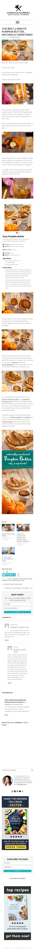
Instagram (15, 362)
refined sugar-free (17, 580)
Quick (11, 580)
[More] (14, 573)
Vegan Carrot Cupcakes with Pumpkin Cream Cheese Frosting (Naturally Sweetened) (23, 537)
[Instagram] (12, 791)
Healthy (16, 578)
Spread (22, 580)
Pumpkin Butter (5, 580)
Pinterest (12, 417)
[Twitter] (10, 573)
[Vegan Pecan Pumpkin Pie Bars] (8, 527)
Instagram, (19, 417)
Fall (13, 578)
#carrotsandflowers (8, 364)
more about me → (22, 784)
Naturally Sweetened (23, 578)
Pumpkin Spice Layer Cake (10, 399)
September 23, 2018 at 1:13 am (19, 627)
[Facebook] (15, 791)
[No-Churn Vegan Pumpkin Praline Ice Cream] (8, 550)
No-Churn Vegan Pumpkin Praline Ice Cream (7, 558)
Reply (7, 640)
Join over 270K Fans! (17, 878)
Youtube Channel (7, 421)
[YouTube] (20, 791)
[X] (22, 791)
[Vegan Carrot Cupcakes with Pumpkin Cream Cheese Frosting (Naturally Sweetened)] (23, 527)
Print (18, 232)
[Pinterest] (17, 791)
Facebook (28, 417)
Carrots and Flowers (17, 9)
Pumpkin (30, 578)
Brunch (10, 578)
